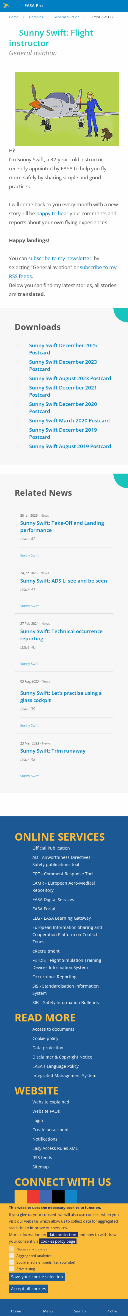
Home (13, 17)
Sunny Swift (29, 555)
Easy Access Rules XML (55, 1148)
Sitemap (40, 1167)
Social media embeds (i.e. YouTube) (45, 1262)
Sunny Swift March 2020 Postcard (69, 420)
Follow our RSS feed (21, 1197)
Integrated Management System (64, 1075)
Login (37, 1120)
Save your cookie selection (37, 1276)
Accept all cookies (28, 1288)
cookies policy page (58, 1241)
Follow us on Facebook (46, 1197)
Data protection (47, 1047)
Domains (36, 17)
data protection (62, 1234)
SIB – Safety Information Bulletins (65, 1002)
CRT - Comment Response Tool (62, 874)
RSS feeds (42, 1157)
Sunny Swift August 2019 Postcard (70, 446)
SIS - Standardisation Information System (65, 989)
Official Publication (51, 848)
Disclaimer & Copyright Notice (62, 1057)
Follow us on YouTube (33, 1197)
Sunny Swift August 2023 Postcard (70, 378)
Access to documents (53, 1029)
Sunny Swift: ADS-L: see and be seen (63, 580)
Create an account (50, 1129)
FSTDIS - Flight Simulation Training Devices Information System (66, 963)
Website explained (50, 1102)
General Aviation (66, 17)
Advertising (25, 1268)
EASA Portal (43, 909)
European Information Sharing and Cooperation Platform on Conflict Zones (67, 934)
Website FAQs (46, 1111)
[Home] (16, 1307)
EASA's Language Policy (55, 1066)
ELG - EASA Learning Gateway (61, 918)
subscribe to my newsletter (59, 258)
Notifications (44, 1139)
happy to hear (52, 213)
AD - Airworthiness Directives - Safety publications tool (62, 860)
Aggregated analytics (33, 1255)
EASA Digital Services (53, 899)
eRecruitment (46, 951)
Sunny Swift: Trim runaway (52, 750)
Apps (122, 6)
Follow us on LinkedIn (71, 1197)
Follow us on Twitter (58, 1197)
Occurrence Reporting (54, 977)
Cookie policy (45, 1038)
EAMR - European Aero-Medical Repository (63, 886)
